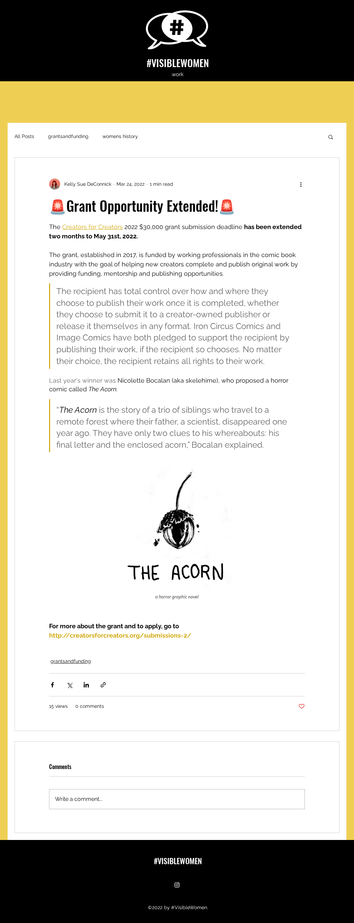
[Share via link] (103, 685)
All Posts (24, 136)
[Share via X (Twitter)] (69, 685)
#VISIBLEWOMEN (178, 63)
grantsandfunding (68, 136)
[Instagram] (177, 884)
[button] (330, 136)
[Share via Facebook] (52, 685)
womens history (120, 136)
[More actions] (301, 184)
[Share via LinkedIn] (86, 685)
